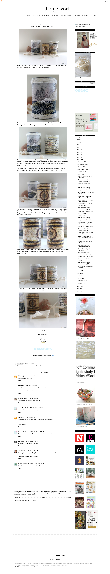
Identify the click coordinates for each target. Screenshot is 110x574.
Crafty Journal (22, 424)
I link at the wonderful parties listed (42, 355)
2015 (78, 154)
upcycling (40, 365)
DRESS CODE (76, 15)
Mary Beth (21, 450)
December (81, 161)
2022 (78, 139)
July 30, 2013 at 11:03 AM (37, 431)
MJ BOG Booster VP (23, 463)
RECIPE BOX (54, 15)
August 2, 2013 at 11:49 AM (31, 450)
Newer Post (18, 497)
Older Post (68, 497)
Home (43, 497)
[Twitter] (51, 349)
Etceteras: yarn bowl (81, 360)
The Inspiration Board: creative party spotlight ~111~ (85, 219)
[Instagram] (40, 349)
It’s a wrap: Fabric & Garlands (86, 226)
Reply (19, 380)
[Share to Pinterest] (22, 363)
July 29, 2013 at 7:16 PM (36, 407)
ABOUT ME (93, 15)
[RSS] (48, 349)
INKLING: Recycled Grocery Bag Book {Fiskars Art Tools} (84, 382)
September (81, 169)
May (79, 273)
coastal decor (29, 365)
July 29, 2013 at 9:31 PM (28, 417)
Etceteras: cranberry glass (83, 338)
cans (23, 365)
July (79, 174)
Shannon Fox (21, 398)
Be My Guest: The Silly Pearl (85, 256)
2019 (78, 144)
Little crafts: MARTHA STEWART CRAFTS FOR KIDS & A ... (85, 238)
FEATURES (85, 15)
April (79, 275)
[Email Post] (37, 363)
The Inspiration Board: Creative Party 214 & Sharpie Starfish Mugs (85, 426)
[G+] (38, 349)
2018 (78, 147)
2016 (78, 152)
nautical (35, 365)
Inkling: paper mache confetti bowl (84, 404)
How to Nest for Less (24, 407)
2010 (78, 291)
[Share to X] (19, 363)
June (79, 270)
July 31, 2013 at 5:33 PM (32, 441)
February (81, 280)
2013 (78, 159)
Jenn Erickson (21, 441)
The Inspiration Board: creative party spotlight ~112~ (85, 189)
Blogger (58, 559)
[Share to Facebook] (21, 363)
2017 (78, 149)
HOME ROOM (36, 15)
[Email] (43, 349)
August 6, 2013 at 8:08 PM (36, 463)
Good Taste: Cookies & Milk (85, 211)
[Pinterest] (45, 349)
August (80, 171)
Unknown (20, 376)
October (80, 166)
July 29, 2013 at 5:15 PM (31, 385)
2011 (78, 288)
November (81, 164)
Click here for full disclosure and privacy (26, 567)
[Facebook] (35, 349)
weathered (49, 365)
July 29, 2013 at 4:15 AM (29, 376)
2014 (78, 157)
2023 (78, 137)
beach (20, 365)
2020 (78, 142)
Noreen (20, 417)
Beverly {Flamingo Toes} (24, 431)
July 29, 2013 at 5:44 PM (31, 398)
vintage (45, 365)
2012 (78, 286)
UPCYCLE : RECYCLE (65, 15)
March (80, 278)
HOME (28, 15)
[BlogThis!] (17, 363)
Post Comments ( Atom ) (29, 500)
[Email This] (15, 363)
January (80, 283)
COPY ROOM (45, 15)
